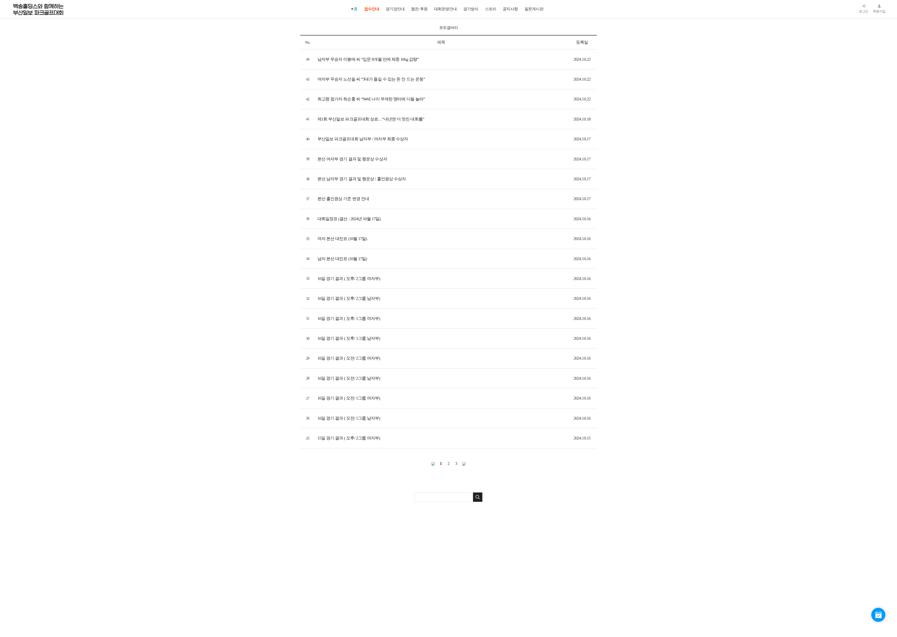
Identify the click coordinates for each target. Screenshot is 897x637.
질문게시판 (533, 9)
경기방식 (470, 9)
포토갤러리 (448, 27)
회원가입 (879, 11)
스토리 (490, 9)
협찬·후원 (419, 9)
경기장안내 (395, 9)
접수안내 (371, 9)
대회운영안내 (445, 9)
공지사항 (510, 9)
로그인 (863, 11)
